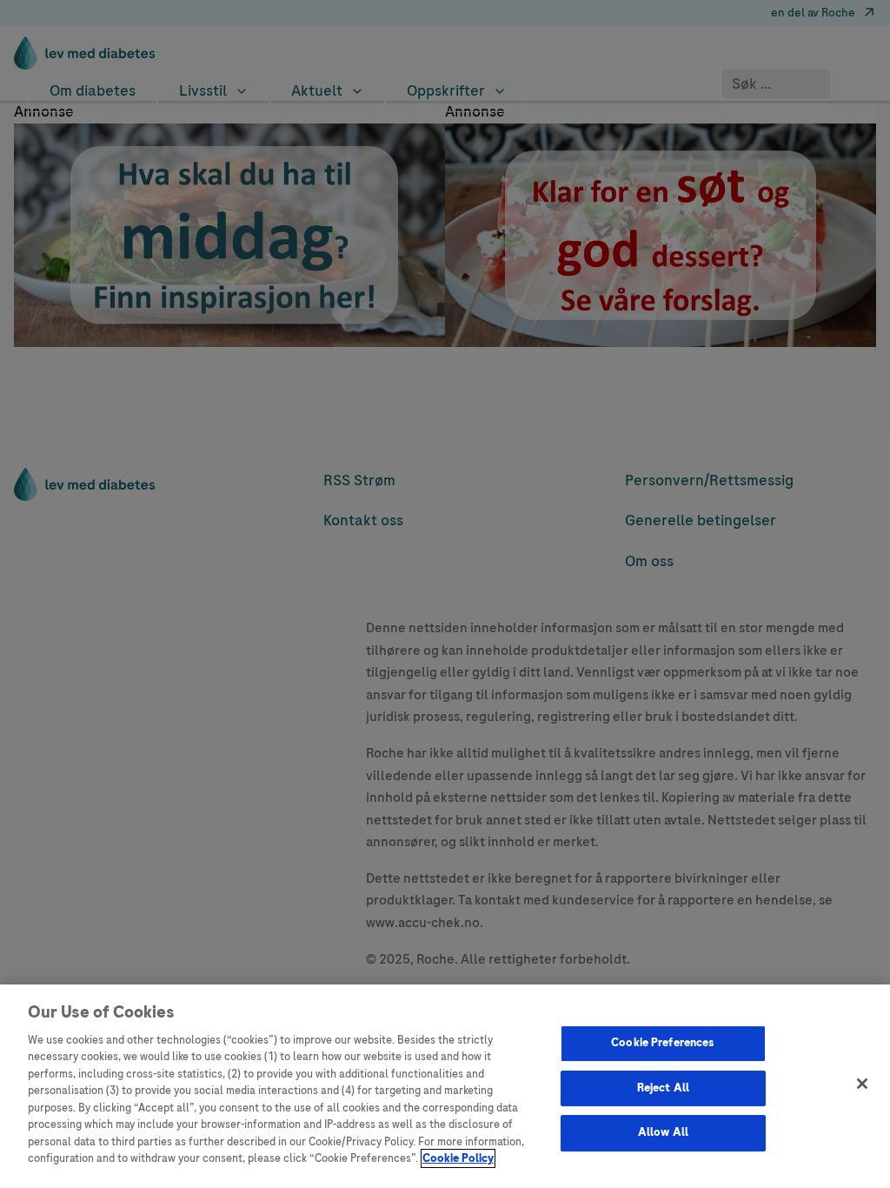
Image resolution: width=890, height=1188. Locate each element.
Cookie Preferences (662, 1043)
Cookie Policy (458, 1158)
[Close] (862, 1084)
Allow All (663, 1132)
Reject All (663, 1088)
